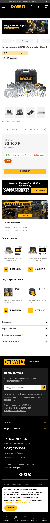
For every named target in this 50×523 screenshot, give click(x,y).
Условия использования (15, 411)
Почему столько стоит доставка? (17, 227)
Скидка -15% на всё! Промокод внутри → (21, 1)
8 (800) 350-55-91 (33, 6)
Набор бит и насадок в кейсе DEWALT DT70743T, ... (13, 301)
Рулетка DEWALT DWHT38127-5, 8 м (37, 301)
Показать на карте (12, 468)
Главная (6, 41)
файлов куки (23, 500)
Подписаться (43, 387)
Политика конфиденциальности (18, 408)
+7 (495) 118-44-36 (17, 441)
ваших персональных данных (17, 503)
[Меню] (3, 6)
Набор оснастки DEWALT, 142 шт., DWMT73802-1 (13, 260)
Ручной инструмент (24, 41)
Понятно (10, 508)
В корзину (25, 171)
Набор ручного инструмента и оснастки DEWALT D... (37, 260)
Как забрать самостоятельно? (16, 230)
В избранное (33, 129)
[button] (2, 113)
